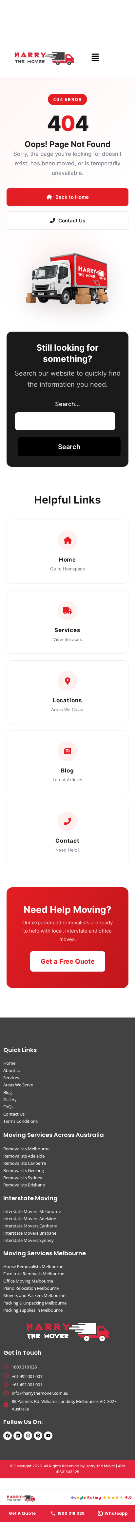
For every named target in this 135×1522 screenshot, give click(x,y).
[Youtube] (48, 1435)
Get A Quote (22, 1513)
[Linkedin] (17, 1435)
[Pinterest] (38, 1435)
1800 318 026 (71, 1513)
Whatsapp (116, 1513)
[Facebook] (7, 1435)
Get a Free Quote (68, 961)
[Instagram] (28, 1435)
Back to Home (72, 197)
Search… (67, 404)
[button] (95, 58)
